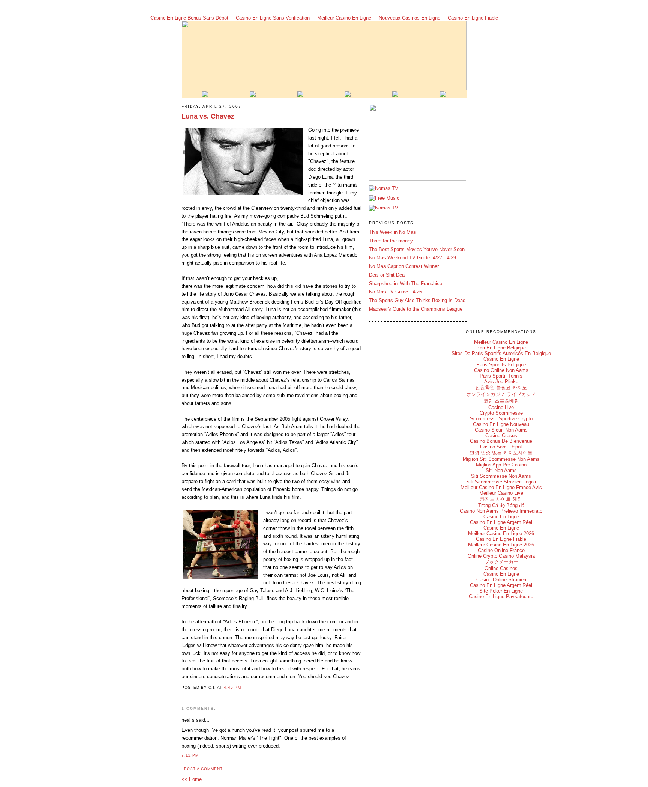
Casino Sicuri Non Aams (501, 430)
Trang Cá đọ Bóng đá (501, 505)
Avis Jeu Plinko (501, 381)
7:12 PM (190, 755)
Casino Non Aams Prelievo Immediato (501, 511)
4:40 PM (232, 687)
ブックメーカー (501, 562)
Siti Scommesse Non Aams (501, 476)
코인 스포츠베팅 (501, 401)
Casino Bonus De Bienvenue (501, 441)
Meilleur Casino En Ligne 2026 (501, 533)
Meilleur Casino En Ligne (344, 18)
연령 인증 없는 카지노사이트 (501, 453)
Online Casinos (501, 568)
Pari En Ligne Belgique (501, 348)
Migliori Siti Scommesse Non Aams (501, 459)
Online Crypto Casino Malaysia (501, 556)
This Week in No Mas (392, 232)
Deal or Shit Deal (387, 275)
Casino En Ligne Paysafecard (501, 596)
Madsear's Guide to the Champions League (415, 309)
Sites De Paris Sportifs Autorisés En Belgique (501, 353)
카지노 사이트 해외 (501, 499)
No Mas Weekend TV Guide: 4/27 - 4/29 (412, 257)
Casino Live (501, 407)
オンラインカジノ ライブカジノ (501, 394)
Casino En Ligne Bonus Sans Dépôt (189, 18)
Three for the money (391, 241)
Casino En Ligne (501, 359)
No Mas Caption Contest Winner (404, 266)
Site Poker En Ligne (501, 591)
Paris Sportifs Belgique (501, 364)
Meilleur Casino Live (501, 493)
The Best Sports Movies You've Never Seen (417, 249)
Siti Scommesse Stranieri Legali (501, 482)
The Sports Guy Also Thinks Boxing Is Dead (417, 300)
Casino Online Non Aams (501, 370)
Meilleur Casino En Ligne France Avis (501, 487)
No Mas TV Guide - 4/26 (395, 292)
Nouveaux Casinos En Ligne (409, 18)
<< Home (192, 779)
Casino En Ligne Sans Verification (273, 18)
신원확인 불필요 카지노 (501, 387)
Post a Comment (203, 769)
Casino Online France (501, 550)
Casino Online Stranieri (501, 579)
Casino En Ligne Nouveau (501, 424)
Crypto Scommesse (501, 413)
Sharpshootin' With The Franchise (405, 283)
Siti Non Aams (501, 470)
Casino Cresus (501, 435)
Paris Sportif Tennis (501, 376)
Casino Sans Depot (501, 447)
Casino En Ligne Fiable (473, 18)
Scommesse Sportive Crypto (501, 418)
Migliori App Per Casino (501, 465)
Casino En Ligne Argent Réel (501, 522)
